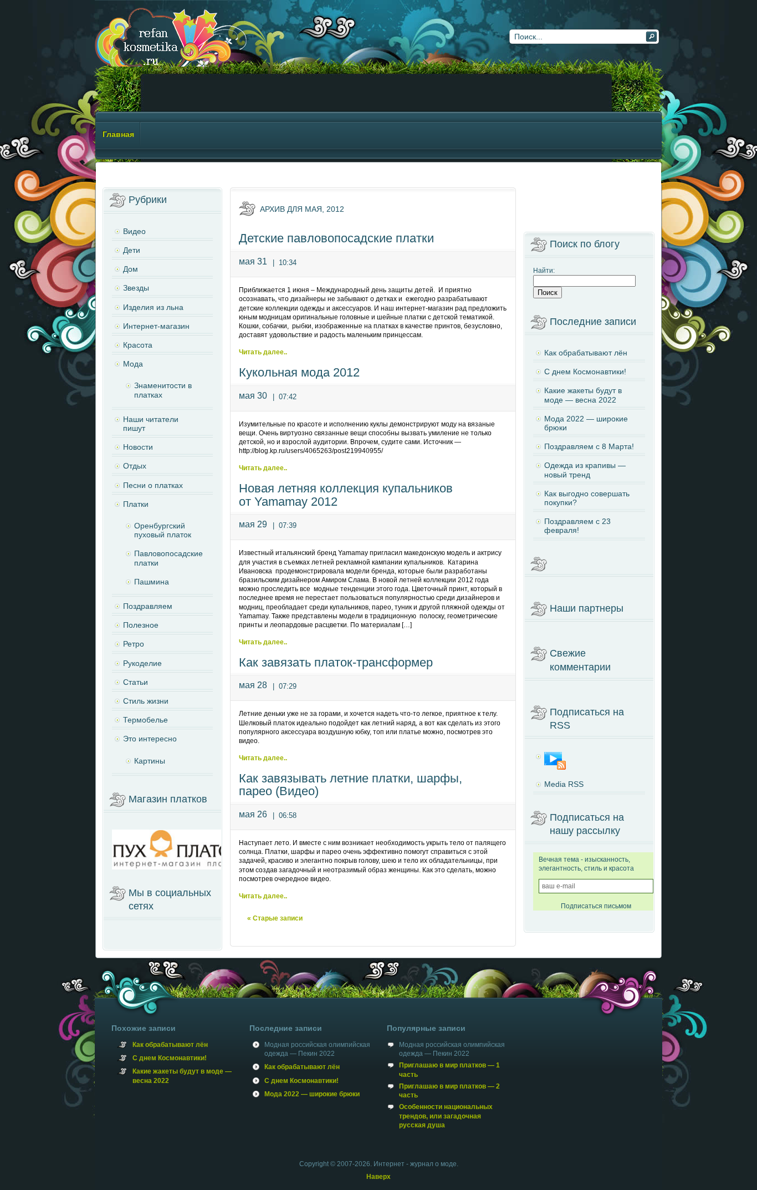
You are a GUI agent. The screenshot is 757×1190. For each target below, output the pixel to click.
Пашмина (151, 581)
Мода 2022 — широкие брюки (586, 423)
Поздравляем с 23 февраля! (577, 526)
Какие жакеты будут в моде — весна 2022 (583, 395)
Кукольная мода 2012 (299, 372)
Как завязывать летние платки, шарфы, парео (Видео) (350, 785)
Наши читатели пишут (150, 424)
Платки (136, 504)
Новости (138, 447)
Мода (133, 363)
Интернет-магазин (156, 326)
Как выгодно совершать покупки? (587, 498)
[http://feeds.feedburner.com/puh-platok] (589, 761)
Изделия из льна (153, 307)
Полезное (140, 625)
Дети (131, 250)
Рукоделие (142, 663)
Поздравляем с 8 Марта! (589, 446)
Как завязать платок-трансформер (336, 662)
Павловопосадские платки (168, 558)
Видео (134, 231)
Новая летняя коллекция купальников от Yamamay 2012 (346, 494)
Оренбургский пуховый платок (162, 530)
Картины (149, 760)
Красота (137, 344)
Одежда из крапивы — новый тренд (585, 470)
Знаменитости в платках (163, 390)
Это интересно (150, 738)
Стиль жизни (145, 700)
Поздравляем (147, 606)
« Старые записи (275, 918)
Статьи (135, 682)
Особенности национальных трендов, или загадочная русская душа (446, 1115)
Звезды (136, 287)
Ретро (133, 643)
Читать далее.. (263, 352)
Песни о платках (153, 485)
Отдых (134, 465)
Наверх (378, 1177)
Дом (130, 269)
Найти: (544, 270)
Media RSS (564, 784)
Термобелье (145, 719)
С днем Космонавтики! (585, 371)
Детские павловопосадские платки (336, 238)
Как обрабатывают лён (585, 352)
